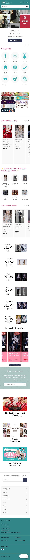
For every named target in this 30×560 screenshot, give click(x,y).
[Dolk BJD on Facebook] (18, 540)
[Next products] (26, 347)
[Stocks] (15, 430)
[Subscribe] (24, 384)
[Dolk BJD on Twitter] (24, 540)
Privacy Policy (4, 524)
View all (26, 121)
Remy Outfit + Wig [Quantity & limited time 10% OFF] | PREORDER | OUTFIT (13, 354)
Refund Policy (4, 526)
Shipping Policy (5, 530)
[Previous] (24, 44)
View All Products (15, 365)
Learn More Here (15, 40)
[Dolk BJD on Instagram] (16, 540)
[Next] (27, 44)
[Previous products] (3, 347)
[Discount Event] (15, 454)
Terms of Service (5, 528)
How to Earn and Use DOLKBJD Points (10, 532)
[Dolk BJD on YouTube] (21, 540)
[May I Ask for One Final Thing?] (15, 404)
